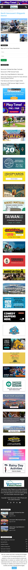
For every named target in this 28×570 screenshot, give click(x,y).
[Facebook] (8, 502)
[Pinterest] (14, 502)
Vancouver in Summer (5, 548)
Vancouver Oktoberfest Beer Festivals (11, 69)
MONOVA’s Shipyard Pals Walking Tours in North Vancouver (14, 9)
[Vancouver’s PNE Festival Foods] (4, 522)
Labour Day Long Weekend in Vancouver (12, 74)
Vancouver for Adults (5, 551)
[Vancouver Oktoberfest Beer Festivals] (4, 514)
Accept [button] (14, 568)
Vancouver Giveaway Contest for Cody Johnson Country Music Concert (14, 77)
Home (2, 9)
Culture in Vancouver (5, 546)
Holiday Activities (4, 544)
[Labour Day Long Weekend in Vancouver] (4, 529)
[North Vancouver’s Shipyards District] (14, 25)
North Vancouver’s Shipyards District (13, 14)
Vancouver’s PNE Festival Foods (10, 72)
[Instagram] (11, 502)
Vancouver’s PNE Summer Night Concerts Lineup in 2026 (12, 84)
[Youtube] (20, 502)
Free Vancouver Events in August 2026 (12, 81)
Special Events (4, 542)
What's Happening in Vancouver (8, 539)
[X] (17, 502)
